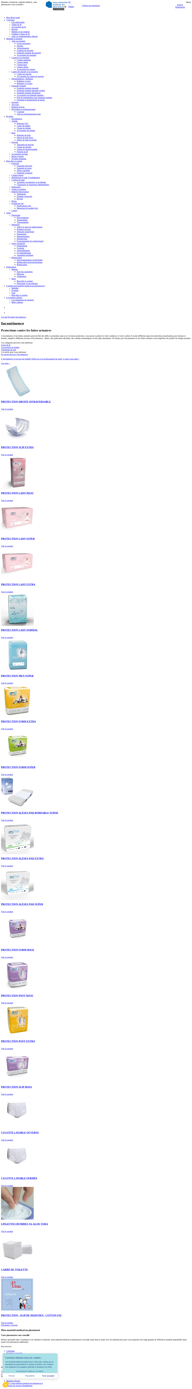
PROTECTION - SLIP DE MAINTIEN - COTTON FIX (31, 1315)
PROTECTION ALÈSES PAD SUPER (22, 904)
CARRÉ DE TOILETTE (14, 1269)
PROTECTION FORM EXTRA (18, 721)
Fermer (12, 1376)
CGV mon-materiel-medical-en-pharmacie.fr (24, 1383)
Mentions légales (13, 1381)
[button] (5, 1384)
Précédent (5, 1325)
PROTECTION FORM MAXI (17, 949)
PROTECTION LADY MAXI (17, 493)
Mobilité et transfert (14, 1353)
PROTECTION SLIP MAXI (16, 1087)
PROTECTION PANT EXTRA (18, 1041)
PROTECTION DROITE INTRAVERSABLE (26, 401)
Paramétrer (30, 1376)
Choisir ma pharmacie (91, 5)
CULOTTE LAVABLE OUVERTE (20, 1132)
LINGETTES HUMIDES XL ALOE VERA (24, 1224)
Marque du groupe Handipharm (19, 1386)
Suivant (14, 1325)
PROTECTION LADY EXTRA (18, 584)
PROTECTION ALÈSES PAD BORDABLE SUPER (29, 812)
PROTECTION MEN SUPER (17, 675)
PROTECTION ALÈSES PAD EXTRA (22, 858)
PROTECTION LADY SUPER (18, 538)
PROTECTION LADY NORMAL (19, 630)
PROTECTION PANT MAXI (17, 995)
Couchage (10, 1351)
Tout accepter (48, 1376)
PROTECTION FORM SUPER (18, 767)
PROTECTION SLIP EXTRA (17, 447)
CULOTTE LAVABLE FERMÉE (19, 1178)
